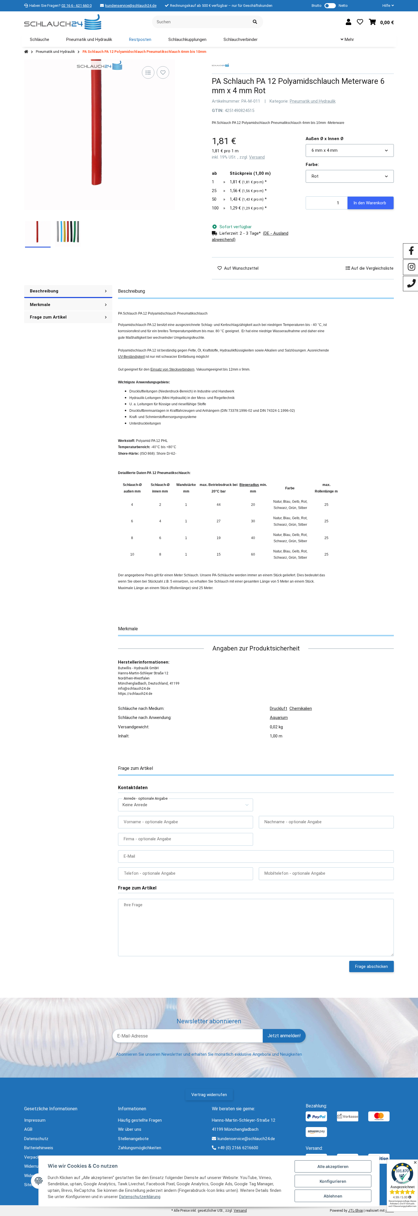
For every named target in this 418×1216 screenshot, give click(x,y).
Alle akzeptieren (333, 1166)
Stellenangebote (133, 1138)
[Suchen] (255, 22)
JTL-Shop (355, 1211)
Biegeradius (249, 485)
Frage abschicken (371, 966)
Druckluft (278, 708)
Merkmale (40, 304)
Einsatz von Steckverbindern (172, 369)
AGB (28, 1129)
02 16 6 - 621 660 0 (76, 5)
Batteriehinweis (38, 1147)
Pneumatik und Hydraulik (313, 101)
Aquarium (279, 717)
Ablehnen (333, 1196)
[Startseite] (26, 52)
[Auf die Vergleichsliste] (148, 72)
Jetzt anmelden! (284, 1035)
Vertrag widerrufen (209, 1094)
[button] (386, 6)
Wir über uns (129, 1129)
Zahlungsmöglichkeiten (139, 1147)
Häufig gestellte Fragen (140, 1120)
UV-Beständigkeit (131, 357)
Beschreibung (44, 291)
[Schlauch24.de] (62, 21)
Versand (257, 157)
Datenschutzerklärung (139, 1196)
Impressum (34, 1120)
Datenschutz (36, 1138)
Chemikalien (300, 708)
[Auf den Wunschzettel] (163, 72)
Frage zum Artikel (48, 317)
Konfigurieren (333, 1181)
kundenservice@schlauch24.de (130, 5)
